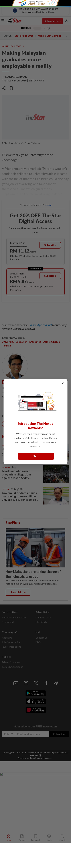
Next (36, 456)
